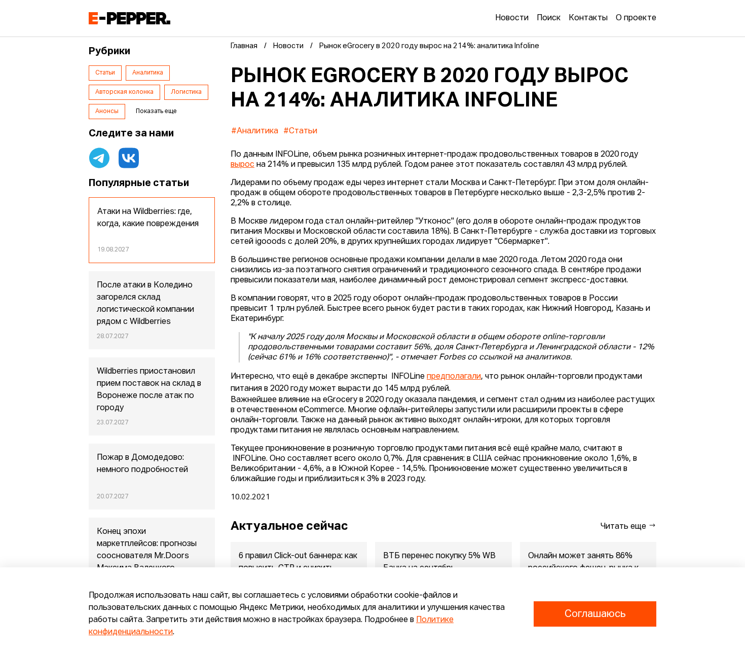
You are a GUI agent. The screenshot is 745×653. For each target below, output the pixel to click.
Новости (512, 18)
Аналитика (147, 73)
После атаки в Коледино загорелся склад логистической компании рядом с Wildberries (145, 303)
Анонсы (107, 111)
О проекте (636, 18)
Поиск (549, 18)
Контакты (588, 18)
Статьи (105, 73)
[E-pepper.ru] (129, 18)
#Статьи (300, 131)
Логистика (186, 92)
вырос (242, 165)
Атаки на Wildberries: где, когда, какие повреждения (148, 218)
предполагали (454, 377)
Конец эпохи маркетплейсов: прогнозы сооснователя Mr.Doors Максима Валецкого (147, 550)
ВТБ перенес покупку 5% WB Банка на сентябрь (439, 562)
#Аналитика (254, 131)
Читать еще (624, 527)
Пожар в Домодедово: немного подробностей (142, 464)
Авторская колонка (124, 92)
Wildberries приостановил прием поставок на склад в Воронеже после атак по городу (149, 390)
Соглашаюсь (595, 614)
